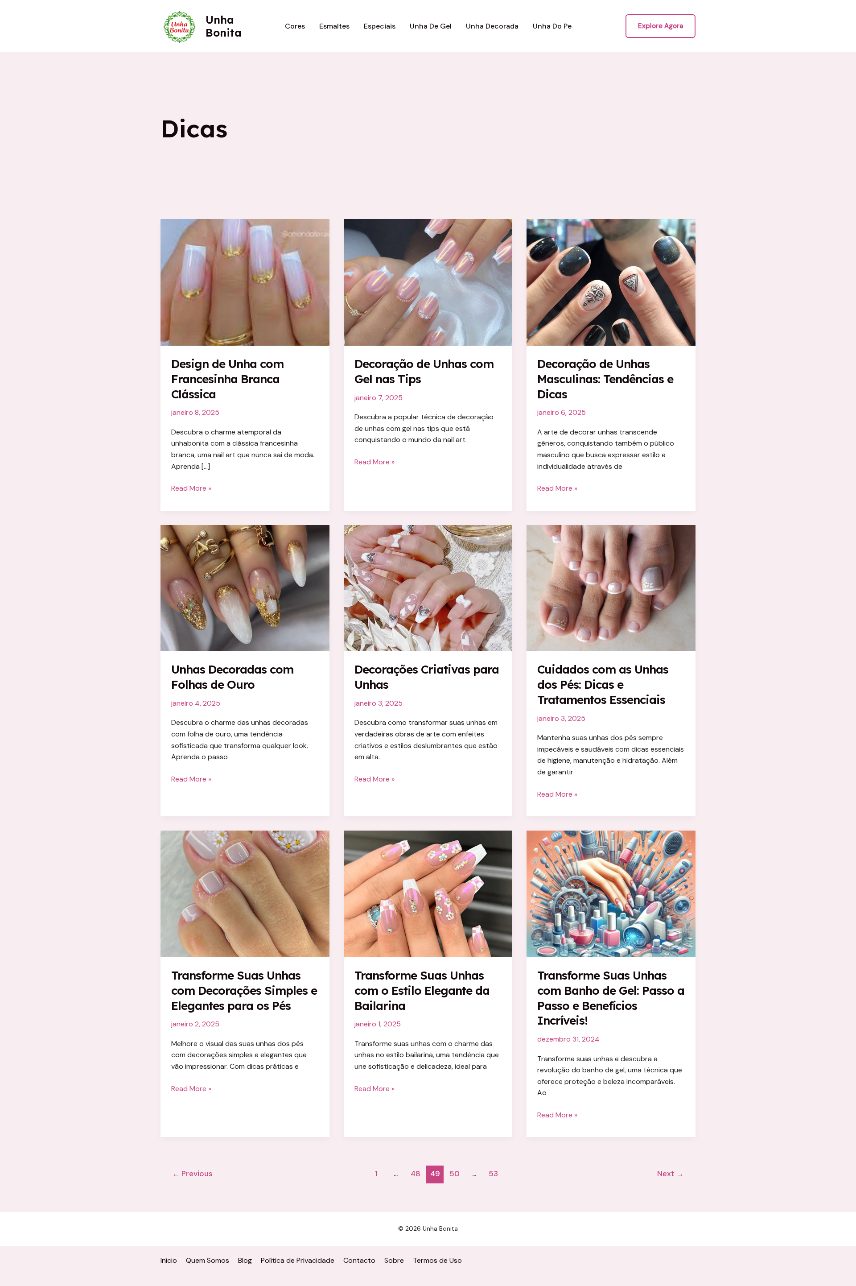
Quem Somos (207, 1260)
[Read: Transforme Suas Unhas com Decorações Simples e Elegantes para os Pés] (244, 893)
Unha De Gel (431, 26)
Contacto (359, 1260)
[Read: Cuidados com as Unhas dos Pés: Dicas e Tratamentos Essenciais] (611, 587)
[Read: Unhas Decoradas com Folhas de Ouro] (244, 587)
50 (454, 1173)
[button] (661, 26)
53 (493, 1173)
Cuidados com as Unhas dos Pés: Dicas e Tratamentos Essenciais (602, 684)
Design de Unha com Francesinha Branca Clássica (227, 378)
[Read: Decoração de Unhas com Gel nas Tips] (428, 281)
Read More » (191, 488)
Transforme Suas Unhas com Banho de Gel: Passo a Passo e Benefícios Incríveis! (610, 998)
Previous (192, 1173)
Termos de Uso (437, 1260)
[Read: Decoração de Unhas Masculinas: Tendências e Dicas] (611, 281)
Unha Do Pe (552, 26)
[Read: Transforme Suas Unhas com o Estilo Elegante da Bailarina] (428, 893)
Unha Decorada (492, 26)
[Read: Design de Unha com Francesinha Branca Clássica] (244, 281)
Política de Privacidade (297, 1260)
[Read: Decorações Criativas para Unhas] (428, 587)
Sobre (394, 1260)
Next (670, 1173)
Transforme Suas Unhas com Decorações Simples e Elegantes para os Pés (244, 990)
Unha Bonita (224, 26)
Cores (295, 26)
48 (415, 1173)
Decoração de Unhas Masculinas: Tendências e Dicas (605, 378)
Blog (245, 1260)
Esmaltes (334, 26)
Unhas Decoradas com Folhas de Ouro (232, 677)
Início (168, 1260)
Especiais (379, 26)
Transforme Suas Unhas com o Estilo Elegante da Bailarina (422, 990)
